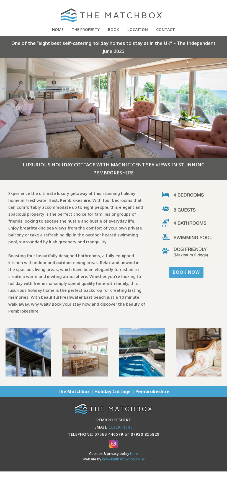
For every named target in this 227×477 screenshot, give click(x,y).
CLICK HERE (121, 427)
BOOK (113, 29)
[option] (113, 108)
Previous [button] (18, 108)
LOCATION (137, 29)
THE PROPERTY (86, 29)
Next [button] (209, 108)
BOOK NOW (186, 272)
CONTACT (165, 29)
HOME (57, 29)
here (134, 453)
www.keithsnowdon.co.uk (123, 459)
